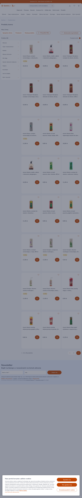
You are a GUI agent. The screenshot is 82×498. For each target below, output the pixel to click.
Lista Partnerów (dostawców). (12, 492)
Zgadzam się (67, 480)
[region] (41, 485)
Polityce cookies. (23, 490)
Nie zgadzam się (67, 485)
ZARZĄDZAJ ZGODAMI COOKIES (67, 490)
